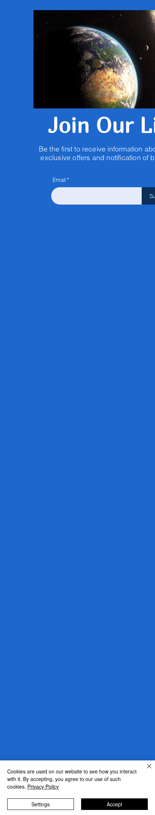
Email (59, 180)
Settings (40, 804)
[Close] (145, 770)
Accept (114, 804)
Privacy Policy (43, 786)
